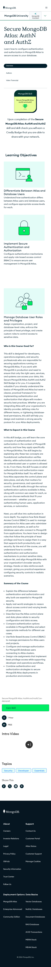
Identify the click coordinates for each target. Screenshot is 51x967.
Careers (6, 831)
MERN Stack (31, 939)
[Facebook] (4, 786)
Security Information (12, 869)
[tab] (25, 66)
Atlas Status (31, 846)
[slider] (18, 755)
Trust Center (8, 876)
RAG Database (32, 924)
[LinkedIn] (16, 786)
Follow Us (7, 884)
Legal (5, 846)
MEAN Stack (31, 947)
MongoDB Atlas (10, 901)
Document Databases (35, 917)
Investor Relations (11, 838)
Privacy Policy (9, 854)
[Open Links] (46, 7)
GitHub (6, 861)
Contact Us (31, 831)
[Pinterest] (22, 786)
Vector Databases (34, 901)
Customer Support (34, 854)
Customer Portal (33, 838)
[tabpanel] (25, 384)
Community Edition (11, 917)
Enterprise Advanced (12, 909)
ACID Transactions (34, 932)
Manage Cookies (33, 861)
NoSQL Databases (34, 909)
